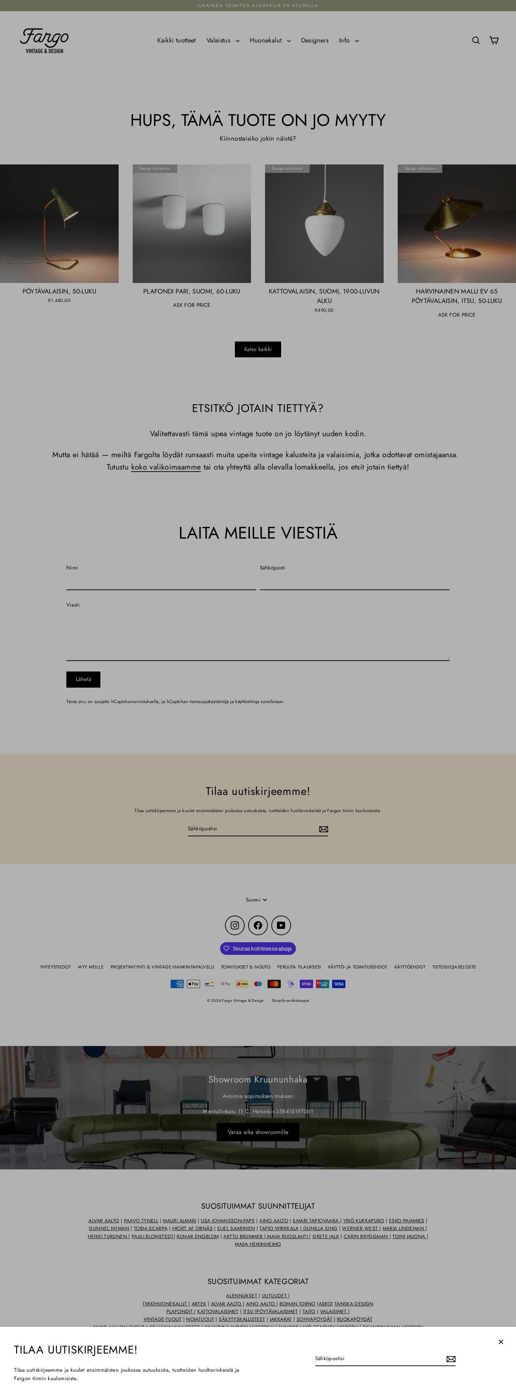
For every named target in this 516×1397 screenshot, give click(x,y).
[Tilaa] (450, 1358)
